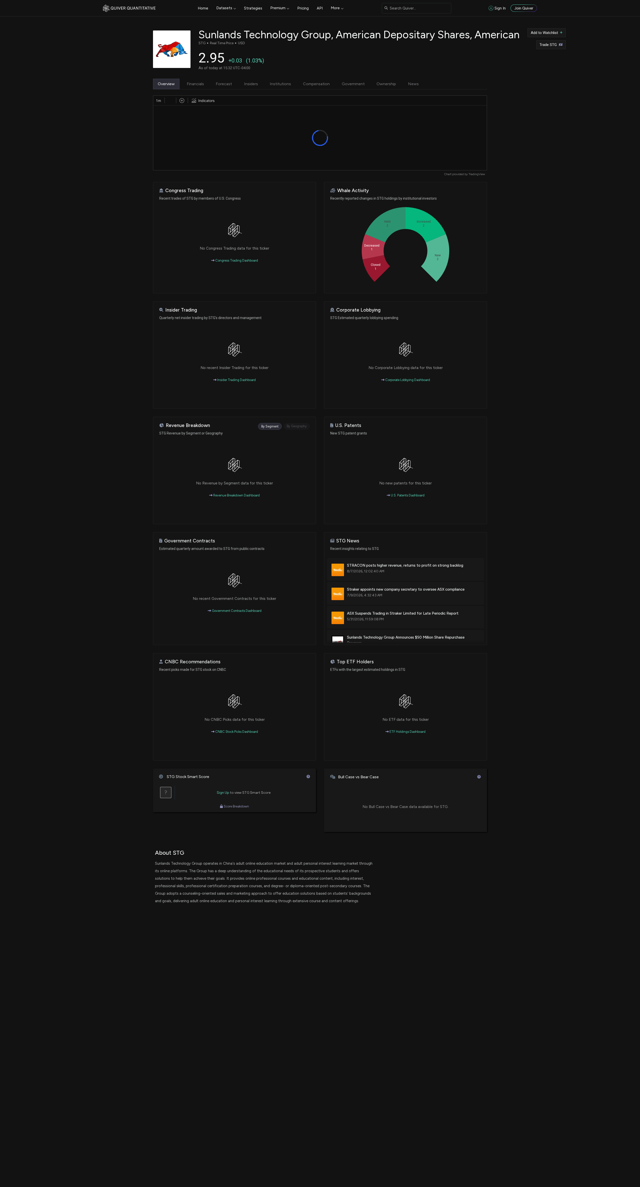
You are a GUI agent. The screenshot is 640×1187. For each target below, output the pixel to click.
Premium (278, 8)
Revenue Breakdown (188, 425)
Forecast (224, 83)
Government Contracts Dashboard (236, 611)
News (413, 83)
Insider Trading (181, 310)
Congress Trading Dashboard (236, 260)
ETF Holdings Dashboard (407, 732)
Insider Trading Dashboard (236, 380)
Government (353, 83)
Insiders (251, 83)
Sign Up (223, 793)
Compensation (316, 83)
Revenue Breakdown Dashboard (236, 495)
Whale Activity (353, 190)
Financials (195, 83)
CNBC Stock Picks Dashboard (236, 732)
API (320, 8)
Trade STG (548, 44)
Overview (166, 83)
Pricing (303, 8)
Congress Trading (184, 190)
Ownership (386, 83)
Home (203, 8)
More (335, 8)
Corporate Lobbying (358, 310)
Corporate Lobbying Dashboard (407, 380)
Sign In (500, 8)
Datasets (224, 8)
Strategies (253, 8)
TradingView (476, 174)
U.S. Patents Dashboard (407, 495)
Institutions (280, 83)
